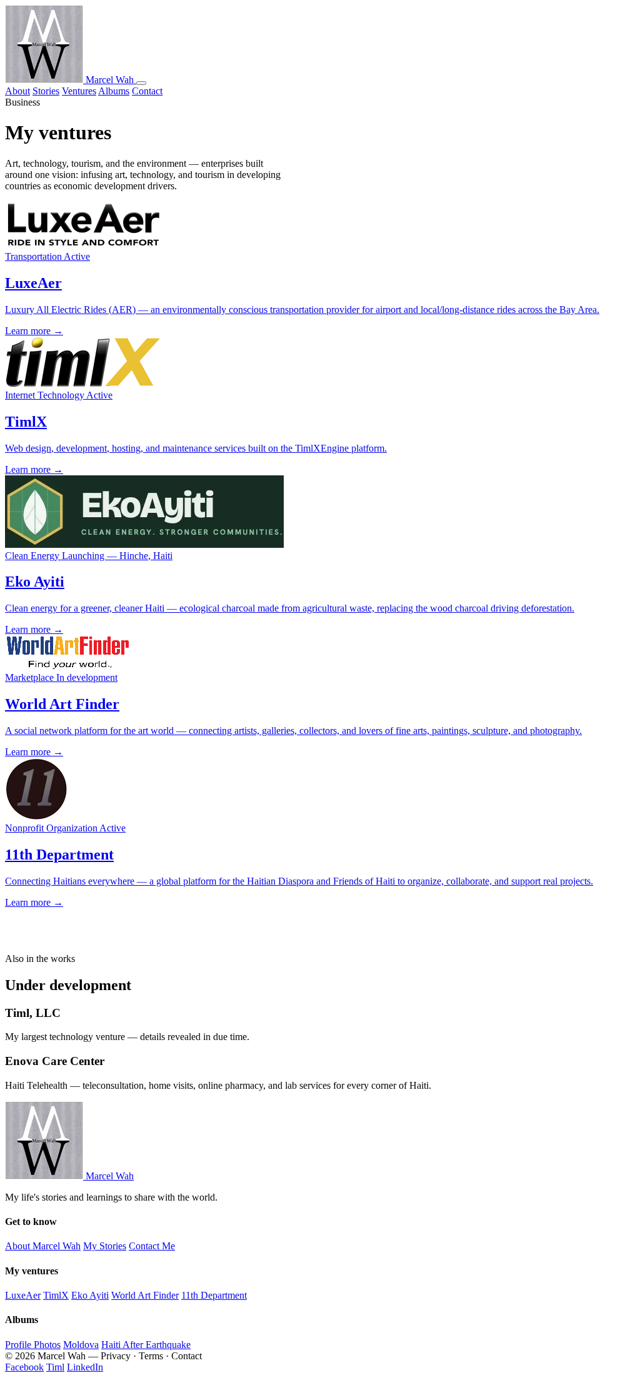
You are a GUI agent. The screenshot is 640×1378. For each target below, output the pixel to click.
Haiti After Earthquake (146, 1344)
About (17, 91)
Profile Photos (33, 1344)
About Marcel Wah (43, 1246)
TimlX (56, 1295)
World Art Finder (145, 1295)
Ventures (79, 91)
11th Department (214, 1295)
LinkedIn (85, 1367)
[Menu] (141, 83)
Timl (55, 1367)
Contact (147, 91)
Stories (45, 91)
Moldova (81, 1344)
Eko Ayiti (90, 1295)
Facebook (24, 1367)
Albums (113, 91)
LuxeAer (23, 1295)
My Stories (104, 1246)
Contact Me (152, 1246)
